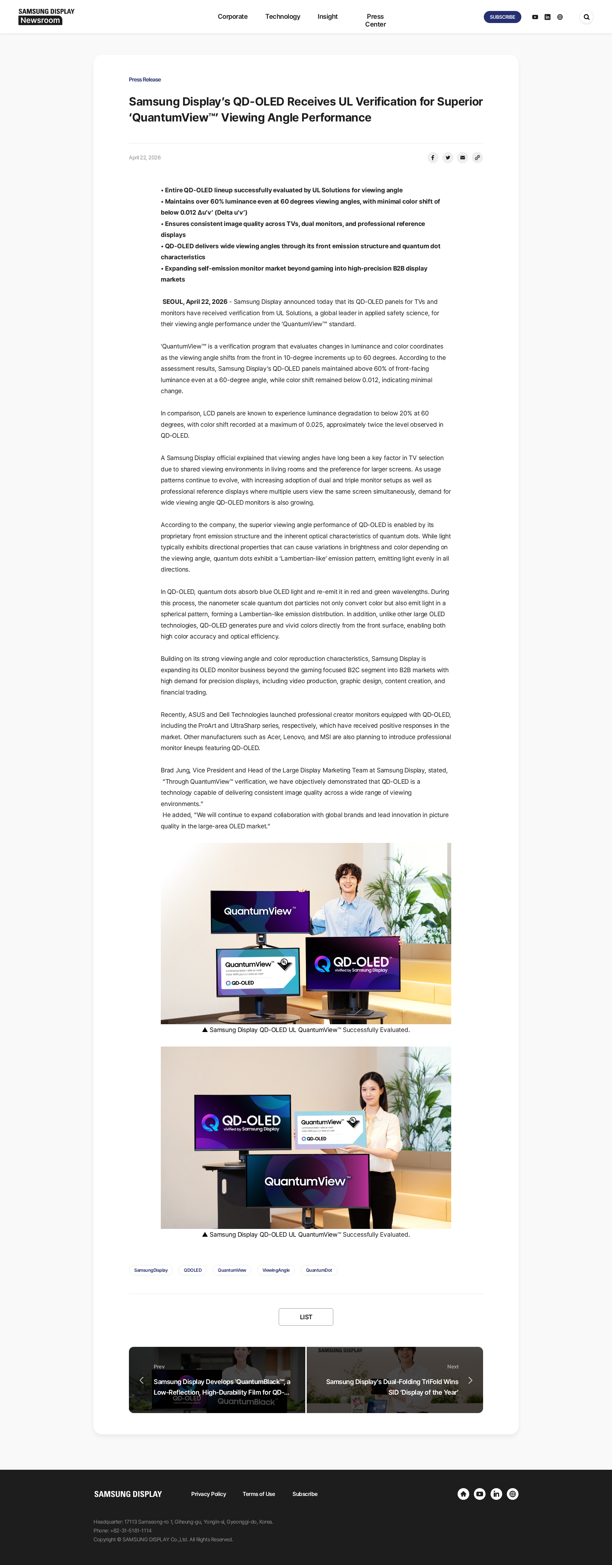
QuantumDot (319, 1270)
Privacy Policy (208, 1494)
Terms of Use (259, 1494)
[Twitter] (447, 157)
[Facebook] (432, 157)
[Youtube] (480, 1494)
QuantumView (232, 1270)
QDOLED (193, 1270)
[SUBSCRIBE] (502, 17)
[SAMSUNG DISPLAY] (463, 1494)
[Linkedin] (496, 1494)
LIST (306, 1317)
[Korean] (512, 1494)
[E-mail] (462, 157)
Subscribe (305, 1494)
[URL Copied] (477, 157)
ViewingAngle (276, 1270)
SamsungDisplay (151, 1270)
